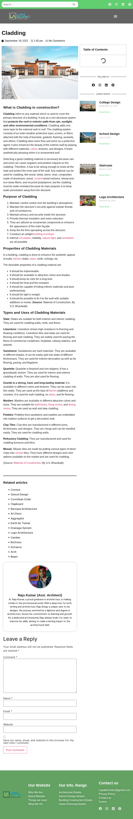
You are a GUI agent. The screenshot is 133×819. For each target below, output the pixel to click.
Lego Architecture (111, 197)
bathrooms (41, 404)
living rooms (55, 404)
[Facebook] (109, 4)
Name (7, 698)
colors (33, 148)
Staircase (105, 165)
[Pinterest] (129, 4)
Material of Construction (27, 463)
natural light (49, 238)
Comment (10, 657)
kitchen (17, 258)
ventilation (68, 238)
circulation (25, 238)
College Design (109, 102)
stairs (33, 258)
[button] (115, 16)
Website (8, 724)
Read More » (105, 112)
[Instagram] (116, 4)
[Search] (74, 4)
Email (7, 711)
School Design (109, 133)
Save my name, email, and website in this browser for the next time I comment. (38, 741)
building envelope (43, 234)
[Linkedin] (123, 4)
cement (38, 178)
